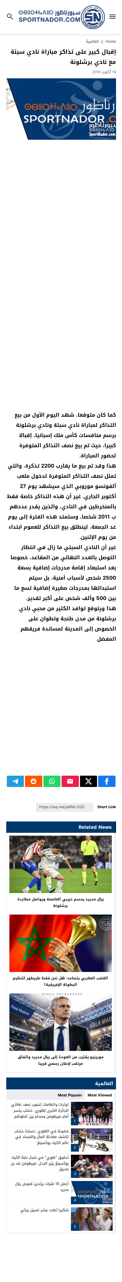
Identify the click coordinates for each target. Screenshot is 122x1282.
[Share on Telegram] (15, 781)
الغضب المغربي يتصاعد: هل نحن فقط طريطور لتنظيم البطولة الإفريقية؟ (60, 981)
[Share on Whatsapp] (52, 781)
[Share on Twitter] (88, 781)
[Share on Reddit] (33, 781)
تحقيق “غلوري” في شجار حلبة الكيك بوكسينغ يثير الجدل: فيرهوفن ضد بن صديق (40, 1163)
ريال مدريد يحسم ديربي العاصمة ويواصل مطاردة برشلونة (60, 902)
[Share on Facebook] (107, 781)
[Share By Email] (70, 781)
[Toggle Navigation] (113, 17)
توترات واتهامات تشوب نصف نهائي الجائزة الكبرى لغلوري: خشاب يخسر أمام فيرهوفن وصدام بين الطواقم (40, 1110)
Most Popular (70, 1095)
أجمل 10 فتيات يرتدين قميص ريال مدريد (42, 1186)
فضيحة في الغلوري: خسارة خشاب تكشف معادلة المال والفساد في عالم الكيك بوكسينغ (41, 1137)
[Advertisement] (61, 206)
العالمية (92, 41)
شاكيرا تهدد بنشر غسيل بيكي (44, 1210)
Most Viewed (100, 1095)
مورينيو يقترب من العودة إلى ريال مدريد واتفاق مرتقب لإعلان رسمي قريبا (61, 1060)
